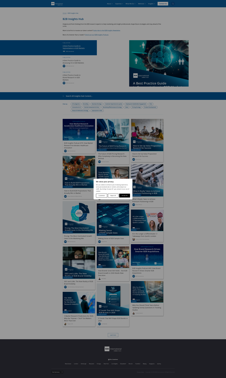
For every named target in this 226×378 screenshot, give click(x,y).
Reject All (113, 195)
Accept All (124, 195)
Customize (102, 195)
